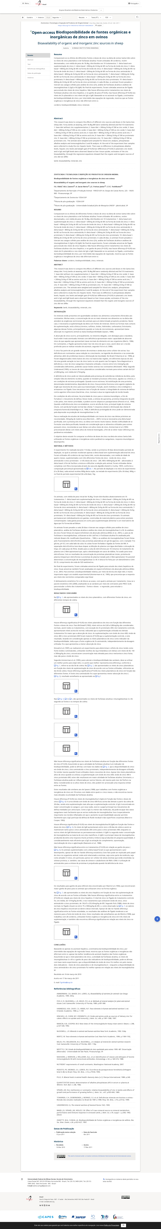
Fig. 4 (63, 801)
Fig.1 (99, 676)
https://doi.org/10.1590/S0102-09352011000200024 (75, 25)
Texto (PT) (95, 17)
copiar (98, 25)
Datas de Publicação (34, 73)
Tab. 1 (90, 469)
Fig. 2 (91, 665)
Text (28, 64)
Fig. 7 (61, 892)
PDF (106, 17)
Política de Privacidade (111, 1225)
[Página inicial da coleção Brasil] (29, 1201)
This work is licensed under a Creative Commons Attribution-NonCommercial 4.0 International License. (99, 1156)
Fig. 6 (58, 850)
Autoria (66, 48)
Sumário (30, 17)
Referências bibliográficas (36, 69)
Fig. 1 (61, 597)
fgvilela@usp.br (66, 982)
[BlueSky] (40, 1205)
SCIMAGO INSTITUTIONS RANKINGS (85, 48)
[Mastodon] (42, 1205)
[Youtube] (49, 1205)
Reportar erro (159, 438)
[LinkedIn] (44, 1205)
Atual (48, 17)
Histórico (30, 78)
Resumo (82, 17)
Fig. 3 (61, 699)
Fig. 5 (71, 827)
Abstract (30, 60)
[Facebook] (47, 1205)
